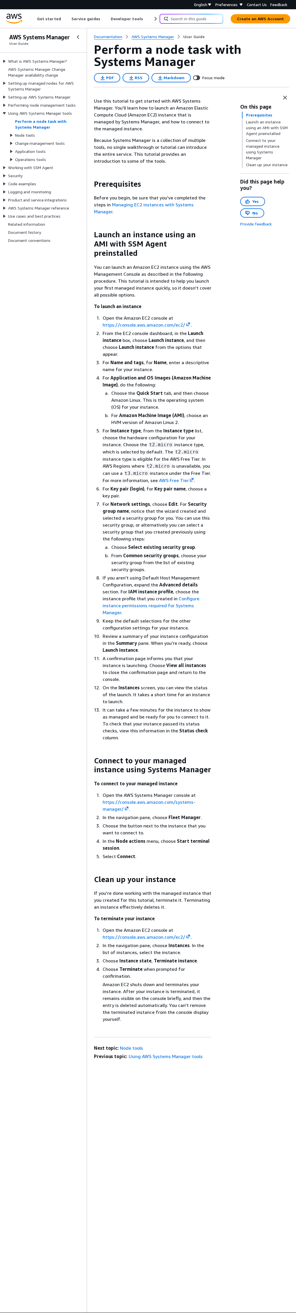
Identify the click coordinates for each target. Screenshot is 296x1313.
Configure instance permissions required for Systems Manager (151, 605)
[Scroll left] (32, 18)
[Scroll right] (155, 18)
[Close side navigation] (78, 37)
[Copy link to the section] (89, 184)
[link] (194, 37)
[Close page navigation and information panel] (285, 97)
